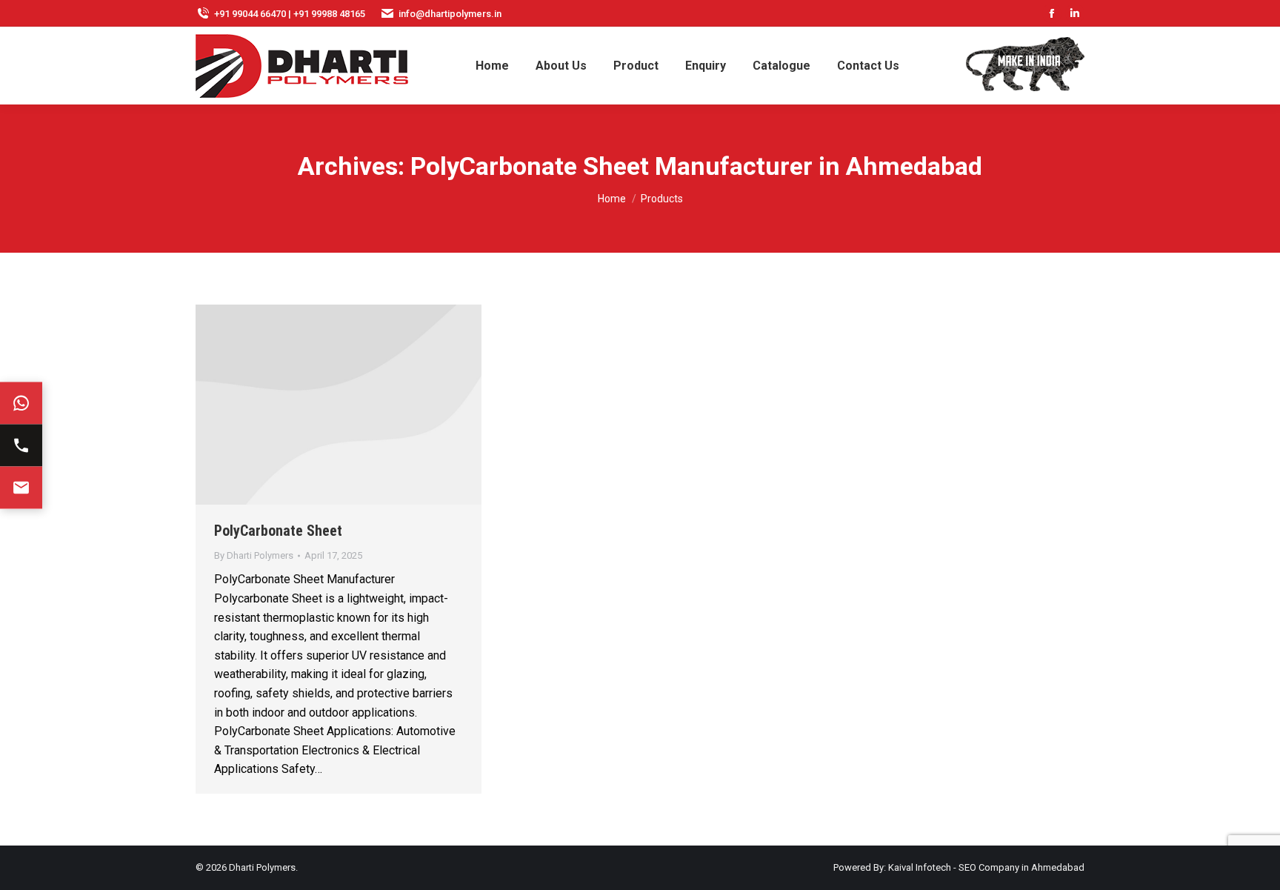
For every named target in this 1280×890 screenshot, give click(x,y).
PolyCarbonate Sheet (278, 530)
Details (338, 404)
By (253, 555)
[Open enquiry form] (21, 487)
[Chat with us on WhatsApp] (21, 403)
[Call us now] (21, 445)
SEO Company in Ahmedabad (1021, 867)
